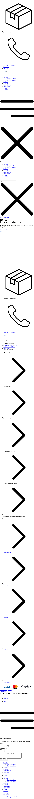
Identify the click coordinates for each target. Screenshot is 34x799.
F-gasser (5, 83)
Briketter (5, 82)
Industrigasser (7, 85)
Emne (2, 752)
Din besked (3, 758)
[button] (17, 127)
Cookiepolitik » (4, 691)
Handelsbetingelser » (6, 690)
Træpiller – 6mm (11, 78)
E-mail (2, 748)
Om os (5, 88)
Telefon (2, 750)
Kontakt (5, 89)
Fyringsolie (6, 86)
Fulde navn (3, 746)
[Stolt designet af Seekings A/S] (0, 695)
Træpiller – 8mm (11, 80)
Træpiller (5, 77)
